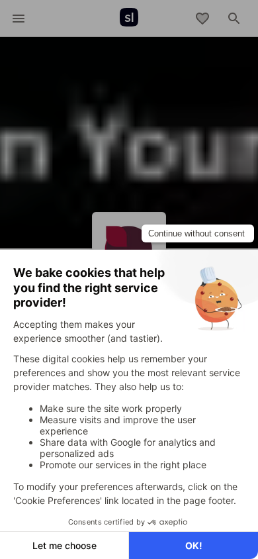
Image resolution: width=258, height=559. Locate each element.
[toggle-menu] (18, 18)
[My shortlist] (202, 18)
